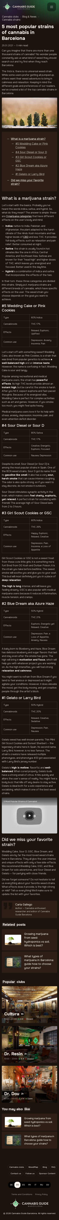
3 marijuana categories (19, 216)
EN (17, 1184)
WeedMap (33, 1167)
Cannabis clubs (16, 1167)
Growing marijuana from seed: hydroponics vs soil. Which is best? (38, 1122)
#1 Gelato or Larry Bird (29, 174)
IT (35, 1184)
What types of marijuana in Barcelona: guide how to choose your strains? (39, 1140)
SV (47, 1184)
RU (41, 1184)
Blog (45, 1167)
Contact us (16, 1173)
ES (23, 1184)
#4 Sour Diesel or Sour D (31, 152)
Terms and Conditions (21, 1194)
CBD (25, 237)
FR (29, 1184)
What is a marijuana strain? (28, 139)
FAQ (53, 1167)
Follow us (30, 1173)
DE (11, 1184)
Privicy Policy (41, 1194)
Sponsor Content (47, 1173)
